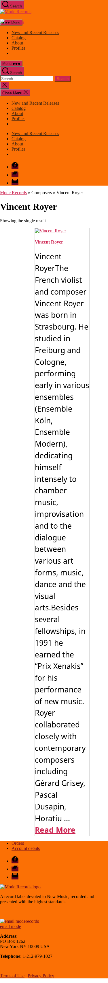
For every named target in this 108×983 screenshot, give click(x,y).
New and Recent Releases (35, 32)
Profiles (18, 48)
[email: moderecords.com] (19, 921)
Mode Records (13, 192)
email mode (10, 926)
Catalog (19, 37)
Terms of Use (12, 975)
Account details (26, 848)
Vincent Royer (49, 242)
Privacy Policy (41, 975)
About (17, 42)
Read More (55, 830)
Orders (18, 843)
